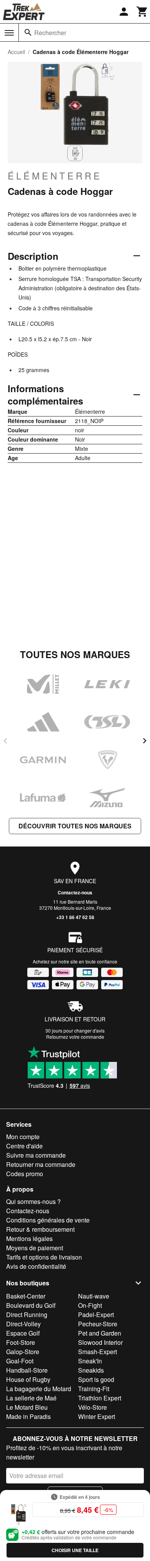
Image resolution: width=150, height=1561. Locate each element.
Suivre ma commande (36, 1155)
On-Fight (90, 1305)
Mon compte (23, 1136)
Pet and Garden (99, 1333)
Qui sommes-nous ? (33, 1201)
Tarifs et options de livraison (44, 1257)
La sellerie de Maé (31, 1397)
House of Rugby (28, 1379)
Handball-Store (27, 1370)
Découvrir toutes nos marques (75, 825)
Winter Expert (96, 1416)
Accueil (16, 52)
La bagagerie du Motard (38, 1388)
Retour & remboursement (40, 1229)
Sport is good (96, 1379)
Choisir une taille (75, 1550)
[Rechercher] (28, 32)
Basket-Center (25, 1296)
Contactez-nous (75, 892)
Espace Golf (23, 1333)
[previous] (5, 740)
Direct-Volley (23, 1323)
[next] (144, 740)
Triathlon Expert (99, 1397)
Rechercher (50, 32)
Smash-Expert (97, 1351)
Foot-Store (20, 1342)
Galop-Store (22, 1351)
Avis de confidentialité (36, 1266)
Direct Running (26, 1314)
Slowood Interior (100, 1342)
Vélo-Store (92, 1407)
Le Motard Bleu (27, 1407)
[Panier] (142, 11)
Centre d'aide (24, 1145)
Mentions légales (29, 1238)
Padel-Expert (96, 1314)
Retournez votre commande (75, 1036)
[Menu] (9, 33)
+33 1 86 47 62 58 (75, 917)
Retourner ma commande (40, 1164)
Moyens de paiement (34, 1247)
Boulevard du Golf (30, 1305)
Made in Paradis (28, 1416)
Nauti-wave (93, 1296)
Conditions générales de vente (48, 1220)
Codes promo (24, 1173)
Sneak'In (90, 1360)
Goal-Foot (19, 1360)
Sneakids (91, 1370)
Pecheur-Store (97, 1323)
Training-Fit (93, 1388)
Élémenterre (55, 175)
